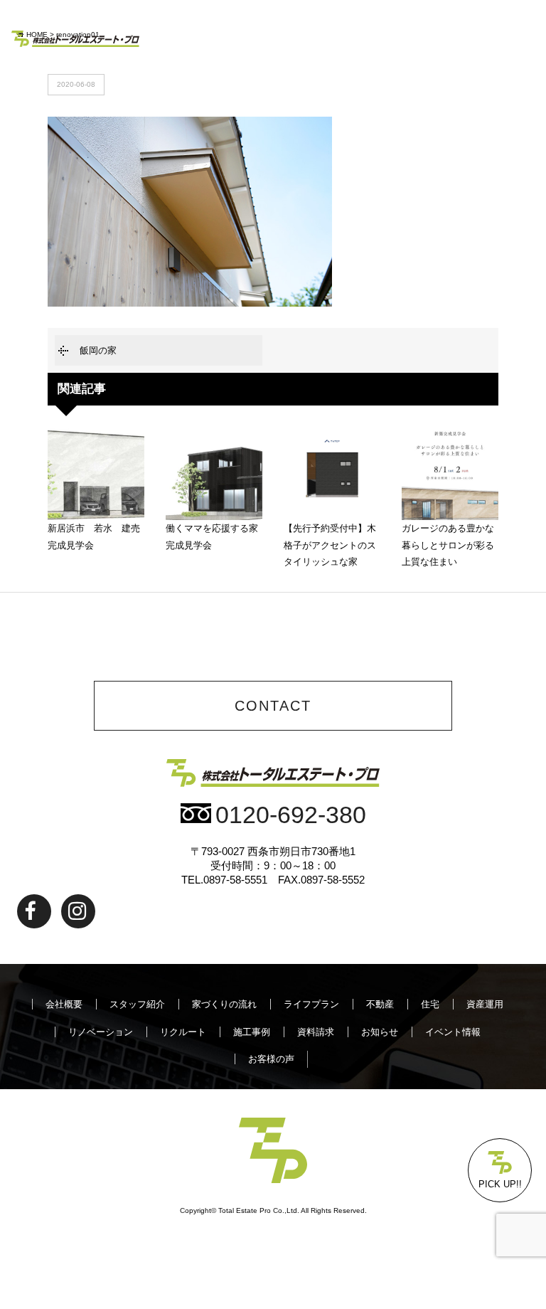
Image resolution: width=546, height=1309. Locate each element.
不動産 (380, 1004)
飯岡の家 (98, 350)
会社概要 (64, 1004)
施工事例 (251, 1032)
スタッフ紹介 (137, 1004)
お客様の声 (271, 1059)
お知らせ (379, 1032)
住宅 (430, 1004)
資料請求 (315, 1032)
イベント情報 (453, 1032)
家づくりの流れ (224, 1004)
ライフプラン (311, 1004)
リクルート (183, 1032)
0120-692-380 (290, 815)
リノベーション (100, 1032)
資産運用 (484, 1004)
